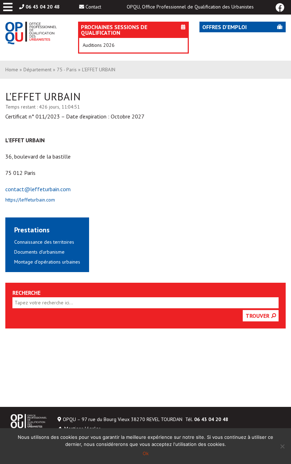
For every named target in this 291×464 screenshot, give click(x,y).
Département (37, 69)
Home (11, 69)
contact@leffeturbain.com (38, 189)
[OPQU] (31, 35)
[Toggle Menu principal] (8, 7)
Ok (146, 453)
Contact (93, 7)
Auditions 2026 (99, 45)
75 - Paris (67, 69)
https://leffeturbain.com (30, 200)
